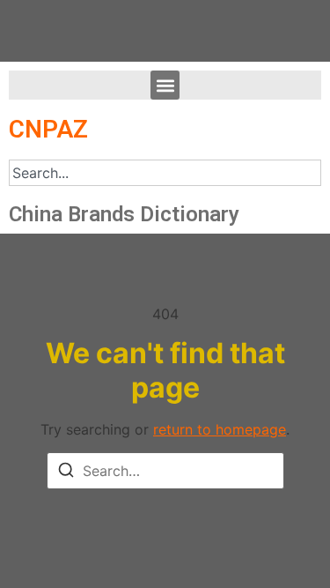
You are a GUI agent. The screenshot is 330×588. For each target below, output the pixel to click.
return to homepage (219, 429)
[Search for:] (165, 470)
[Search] (66, 472)
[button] (165, 85)
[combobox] (165, 173)
